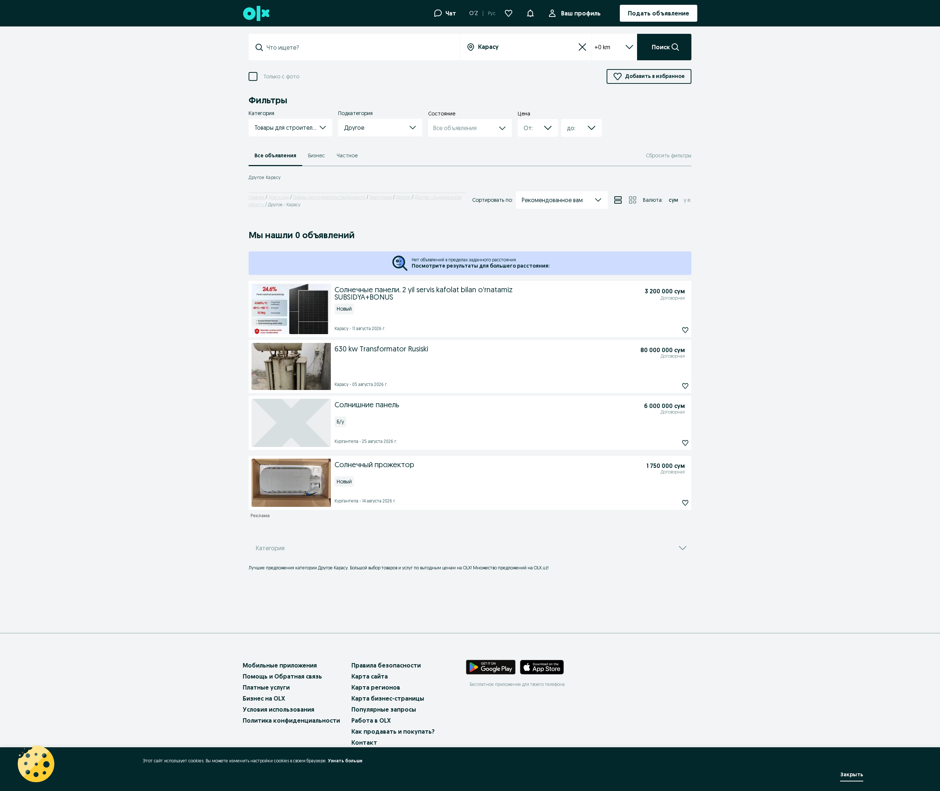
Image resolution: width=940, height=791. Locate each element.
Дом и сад (278, 197)
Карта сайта (369, 676)
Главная (256, 197)
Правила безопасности (386, 665)
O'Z (473, 13)
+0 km (602, 47)
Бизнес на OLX (264, 698)
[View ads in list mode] (618, 200)
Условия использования (278, 709)
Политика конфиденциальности (291, 720)
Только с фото (281, 77)
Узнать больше (345, 760)
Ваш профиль (581, 13)
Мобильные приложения (280, 665)
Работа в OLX (371, 720)
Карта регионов (375, 687)
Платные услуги (266, 687)
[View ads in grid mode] (632, 200)
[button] (530, 12)
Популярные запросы (383, 709)
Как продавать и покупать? (393, 731)
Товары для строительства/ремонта (329, 197)
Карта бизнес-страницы (387, 698)
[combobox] (359, 47)
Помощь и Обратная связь (282, 676)
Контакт (364, 742)
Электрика (380, 197)
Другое (403, 197)
